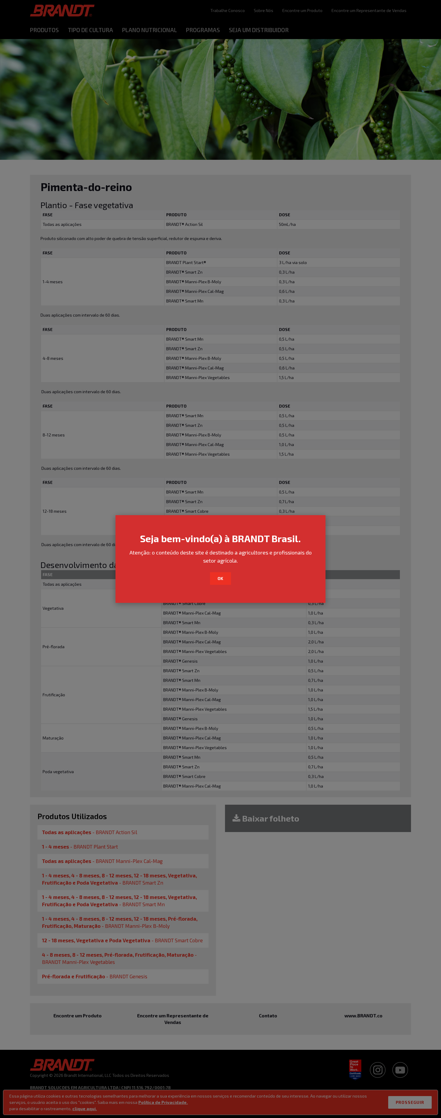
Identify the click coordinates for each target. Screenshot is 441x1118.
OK (221, 578)
